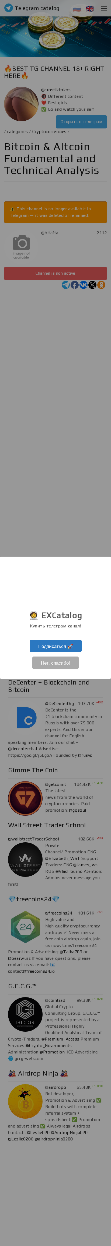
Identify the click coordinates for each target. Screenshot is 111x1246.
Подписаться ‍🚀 (55, 646)
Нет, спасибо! (55, 662)
